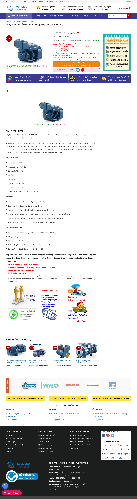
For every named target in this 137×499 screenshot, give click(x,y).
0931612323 (14, 493)
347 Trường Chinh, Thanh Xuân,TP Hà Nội (64, 414)
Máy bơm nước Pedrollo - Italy (24, 22)
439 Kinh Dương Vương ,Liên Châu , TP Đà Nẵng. (109, 414)
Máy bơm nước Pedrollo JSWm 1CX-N (38, 362)
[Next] (97, 356)
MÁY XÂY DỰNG (72, 16)
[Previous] (6, 356)
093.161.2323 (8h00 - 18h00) (29, 398)
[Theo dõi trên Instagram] (126, 1)
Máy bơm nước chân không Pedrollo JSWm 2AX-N (16, 362)
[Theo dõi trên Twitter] (128, 1)
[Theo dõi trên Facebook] (124, 1)
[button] (124, 8)
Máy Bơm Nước (40, 16)
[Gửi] (129, 16)
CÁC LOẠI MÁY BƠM (56, 16)
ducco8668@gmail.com (16, 420)
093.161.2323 (68, 70)
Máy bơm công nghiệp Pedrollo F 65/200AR (84, 362)
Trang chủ (9, 22)
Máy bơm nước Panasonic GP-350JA (62, 362)
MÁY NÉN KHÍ (98, 16)
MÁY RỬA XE (86, 16)
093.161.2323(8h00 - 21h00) (72, 398)
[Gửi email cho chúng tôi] (130, 1)
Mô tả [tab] (9, 91)
